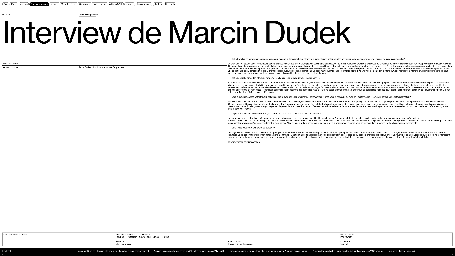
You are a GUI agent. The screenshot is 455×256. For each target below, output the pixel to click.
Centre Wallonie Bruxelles (15, 234)
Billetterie (120, 241)
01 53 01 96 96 (347, 234)
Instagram (132, 237)
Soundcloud (145, 237)
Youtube (165, 237)
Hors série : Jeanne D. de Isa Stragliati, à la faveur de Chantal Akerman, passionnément (108, 251)
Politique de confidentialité (240, 244)
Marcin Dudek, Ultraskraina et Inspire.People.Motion (102, 67)
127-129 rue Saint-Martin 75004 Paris (133, 234)
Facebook (120, 237)
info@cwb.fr (346, 237)
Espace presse (235, 241)
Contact (344, 244)
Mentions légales (123, 244)
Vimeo (156, 237)
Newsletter (345, 241)
